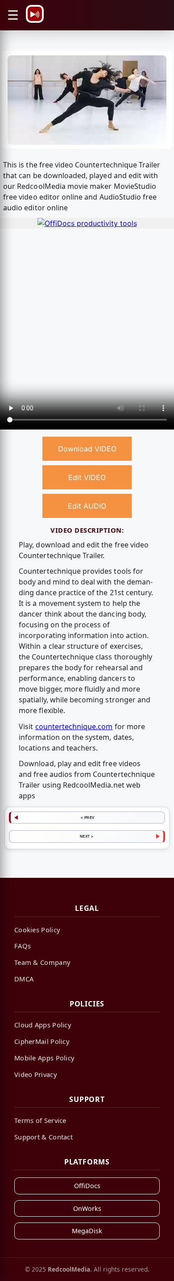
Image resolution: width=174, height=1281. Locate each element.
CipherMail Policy (42, 1041)
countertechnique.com (74, 726)
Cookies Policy (37, 929)
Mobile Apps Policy (44, 1057)
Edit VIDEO (87, 477)
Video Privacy (35, 1074)
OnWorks (87, 1208)
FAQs (22, 945)
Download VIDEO (87, 448)
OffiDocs (87, 1185)
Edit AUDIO (87, 505)
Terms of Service (40, 1120)
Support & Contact (43, 1136)
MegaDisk (87, 1231)
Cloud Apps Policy (42, 1024)
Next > (87, 836)
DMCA (23, 978)
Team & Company (42, 962)
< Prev (88, 817)
